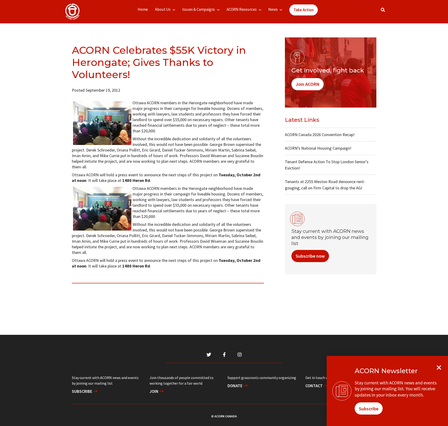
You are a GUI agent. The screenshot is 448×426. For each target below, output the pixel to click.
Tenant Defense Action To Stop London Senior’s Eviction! (326, 165)
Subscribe (82, 391)
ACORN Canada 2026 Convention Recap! (320, 134)
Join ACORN (307, 84)
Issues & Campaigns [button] (198, 9)
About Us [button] (163, 9)
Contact (314, 385)
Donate (235, 385)
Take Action (304, 9)
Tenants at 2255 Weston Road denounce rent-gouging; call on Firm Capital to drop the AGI (325, 185)
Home (143, 9)
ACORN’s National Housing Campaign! (318, 148)
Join (154, 391)
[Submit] (387, 12)
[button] (383, 10)
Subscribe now (310, 256)
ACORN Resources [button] (242, 9)
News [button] (273, 9)
